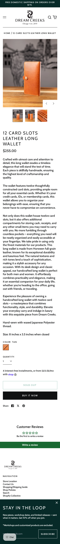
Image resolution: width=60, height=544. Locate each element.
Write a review (30, 444)
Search (6, 492)
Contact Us (8, 484)
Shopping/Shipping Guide (15, 487)
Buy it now (30, 395)
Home (7, 33)
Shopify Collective (11, 495)
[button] (49, 17)
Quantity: (9, 357)
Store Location (10, 481)
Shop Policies (9, 489)
